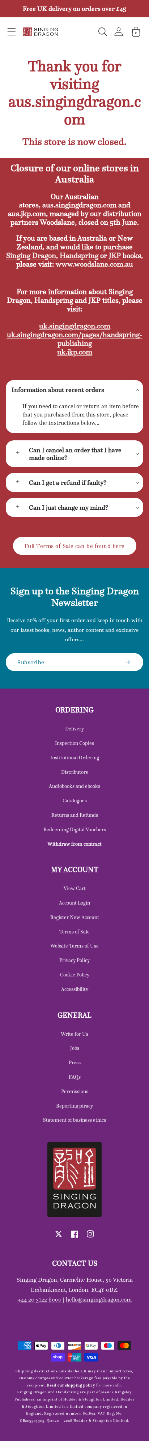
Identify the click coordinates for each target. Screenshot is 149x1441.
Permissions (74, 1091)
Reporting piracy (74, 1106)
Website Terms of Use (74, 945)
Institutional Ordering (74, 757)
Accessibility (74, 989)
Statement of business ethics (74, 1120)
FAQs (75, 1077)
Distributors (74, 772)
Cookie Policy (74, 974)
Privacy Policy (74, 960)
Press (75, 1062)
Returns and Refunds (74, 815)
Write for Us (74, 1034)
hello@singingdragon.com (99, 1299)
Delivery (74, 728)
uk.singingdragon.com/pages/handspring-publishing (74, 339)
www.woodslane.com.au (94, 264)
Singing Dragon (31, 255)
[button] (11, 32)
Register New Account (74, 917)
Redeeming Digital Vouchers (74, 829)
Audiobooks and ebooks (74, 786)
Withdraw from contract (74, 844)
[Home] (40, 31)
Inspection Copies (74, 743)
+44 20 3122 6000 (39, 1299)
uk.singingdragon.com (74, 326)
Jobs (74, 1048)
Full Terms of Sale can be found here (75, 545)
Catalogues (75, 800)
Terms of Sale (74, 931)
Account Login (74, 902)
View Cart (75, 888)
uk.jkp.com (74, 352)
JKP (115, 255)
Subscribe (30, 662)
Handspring (79, 255)
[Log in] (118, 31)
